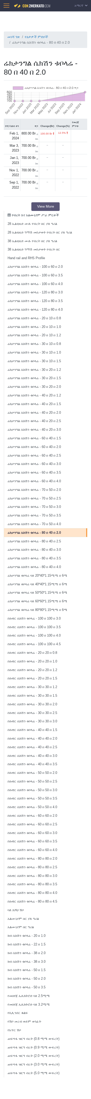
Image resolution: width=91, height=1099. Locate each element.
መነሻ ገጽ (13, 37)
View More (45, 206)
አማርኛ (79, 5)
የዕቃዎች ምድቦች (36, 37)
